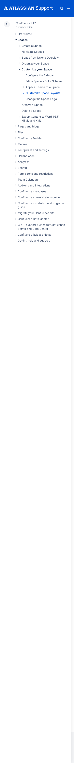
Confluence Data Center (33, 219)
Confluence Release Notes (34, 234)
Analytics (23, 161)
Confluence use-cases (32, 191)
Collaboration (26, 156)
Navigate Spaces (33, 51)
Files (20, 132)
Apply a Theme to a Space (43, 87)
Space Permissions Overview (40, 57)
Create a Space (32, 45)
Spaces (23, 40)
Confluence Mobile (29, 138)
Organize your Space (35, 63)
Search (62, 9)
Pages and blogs (28, 126)
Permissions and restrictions (35, 173)
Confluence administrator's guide (39, 197)
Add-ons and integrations (34, 185)
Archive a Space (32, 104)
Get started (25, 34)
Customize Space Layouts (43, 93)
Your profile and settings (33, 150)
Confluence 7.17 (26, 23)
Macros (22, 144)
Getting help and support (34, 240)
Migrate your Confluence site (36, 213)
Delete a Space (31, 110)
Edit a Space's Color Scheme (44, 81)
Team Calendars (28, 179)
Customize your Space (37, 69)
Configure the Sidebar (40, 75)
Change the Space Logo (41, 99)
